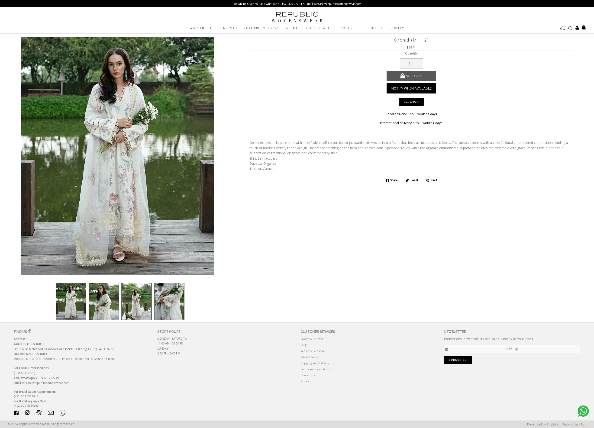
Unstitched (349, 28)
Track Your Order (311, 339)
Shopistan (552, 424)
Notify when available (411, 88)
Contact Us (307, 375)
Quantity (411, 53)
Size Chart (411, 101)
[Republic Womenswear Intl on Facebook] (16, 413)
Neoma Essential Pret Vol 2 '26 (251, 28)
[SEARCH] (570, 28)
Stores (304, 381)
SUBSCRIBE (458, 359)
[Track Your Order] (563, 28)
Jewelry (397, 28)
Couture (375, 28)
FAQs (303, 345)
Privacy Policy (309, 357)
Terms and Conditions (315, 369)
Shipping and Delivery (314, 363)
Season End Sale (201, 28)
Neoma (292, 28)
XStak (582, 424)
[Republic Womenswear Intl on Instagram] (27, 413)
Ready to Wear (319, 28)
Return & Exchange (312, 351)
